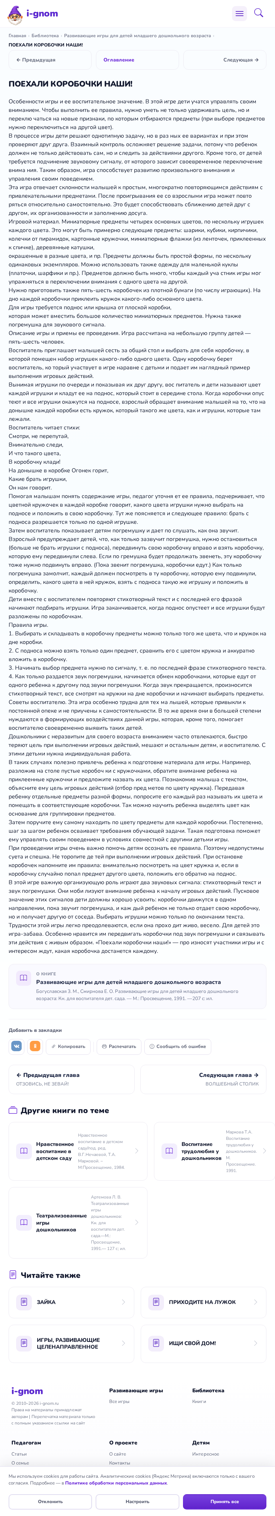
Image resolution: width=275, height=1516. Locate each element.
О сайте (117, 1454)
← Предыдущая (36, 59)
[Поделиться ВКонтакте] (16, 1047)
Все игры (119, 1401)
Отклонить (50, 1501)
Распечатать (122, 1046)
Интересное (205, 1454)
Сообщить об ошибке (181, 1046)
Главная (17, 36)
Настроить (137, 1501)
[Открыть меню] (239, 13)
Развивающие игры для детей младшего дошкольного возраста (137, 36)
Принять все (225, 1501)
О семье (20, 1463)
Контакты (119, 1463)
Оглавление (118, 59)
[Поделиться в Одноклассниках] (35, 1047)
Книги (199, 1401)
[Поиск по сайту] (261, 13)
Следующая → (241, 59)
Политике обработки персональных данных (116, 1483)
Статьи (19, 1454)
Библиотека (45, 36)
